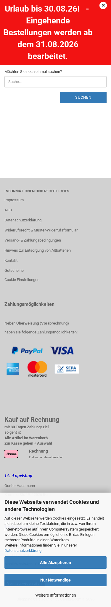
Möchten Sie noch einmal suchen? (33, 71)
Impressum (14, 200)
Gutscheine (14, 270)
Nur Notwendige (55, 580)
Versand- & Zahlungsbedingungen (32, 240)
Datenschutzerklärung (22, 550)
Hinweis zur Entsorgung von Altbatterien (37, 250)
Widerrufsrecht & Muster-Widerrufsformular (41, 230)
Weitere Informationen (55, 595)
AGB (8, 210)
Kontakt (10, 260)
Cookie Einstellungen (21, 279)
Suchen (83, 97)
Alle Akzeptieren (55, 562)
